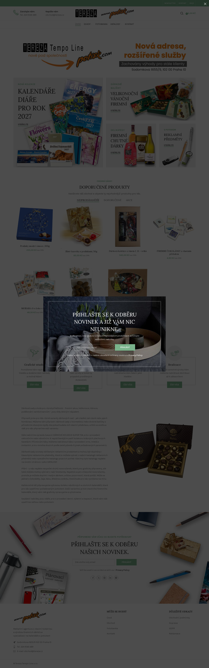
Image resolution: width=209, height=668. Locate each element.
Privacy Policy (135, 355)
